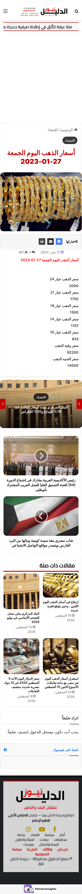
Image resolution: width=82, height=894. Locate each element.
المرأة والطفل (24, 839)
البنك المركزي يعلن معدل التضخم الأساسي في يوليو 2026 (23, 618)
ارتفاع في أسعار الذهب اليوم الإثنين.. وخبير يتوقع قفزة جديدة (61, 606)
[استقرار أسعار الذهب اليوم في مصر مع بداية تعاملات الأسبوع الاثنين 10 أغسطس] (61, 656)
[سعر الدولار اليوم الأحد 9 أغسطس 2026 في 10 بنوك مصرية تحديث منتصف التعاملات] (21, 656)
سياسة (49, 835)
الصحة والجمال (49, 844)
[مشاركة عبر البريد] (50, 241)
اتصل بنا (32, 849)
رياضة (21, 835)
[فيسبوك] (59, 241)
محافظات (60, 839)
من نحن (63, 849)
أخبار (62, 835)
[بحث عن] (76, 13)
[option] (41, 404)
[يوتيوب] (42, 829)
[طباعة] (42, 241)
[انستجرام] (28, 829)
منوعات (28, 844)
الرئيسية (67, 130)
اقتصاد (52, 130)
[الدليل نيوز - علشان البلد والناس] (41, 11)
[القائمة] (5, 13)
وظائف (47, 849)
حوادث (44, 839)
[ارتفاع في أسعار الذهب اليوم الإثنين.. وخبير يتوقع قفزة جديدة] (61, 585)
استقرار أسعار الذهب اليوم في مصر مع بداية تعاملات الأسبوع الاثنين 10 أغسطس (62, 683)
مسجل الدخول (41, 732)
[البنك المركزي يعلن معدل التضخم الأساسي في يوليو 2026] (21, 591)
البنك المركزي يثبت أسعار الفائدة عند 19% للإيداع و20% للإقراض (41, 409)
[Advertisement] (41, 79)
